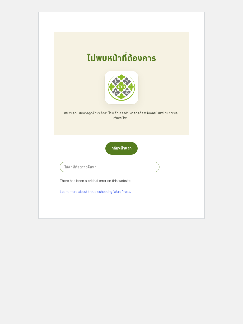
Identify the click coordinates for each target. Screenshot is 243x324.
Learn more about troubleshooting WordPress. (95, 192)
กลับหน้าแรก (121, 148)
